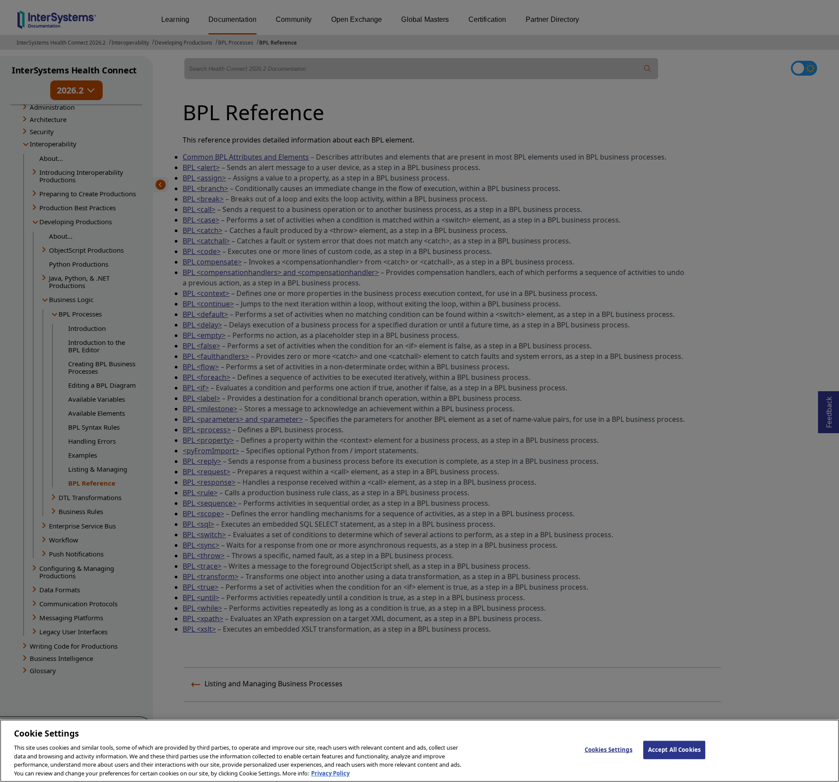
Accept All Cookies (674, 750)
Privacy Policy (330, 773)
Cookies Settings (608, 750)
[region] (419, 750)
